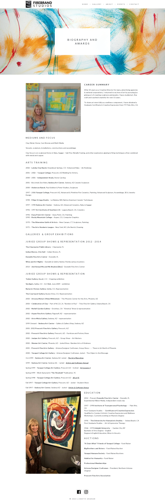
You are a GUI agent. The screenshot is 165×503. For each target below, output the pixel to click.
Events (121, 4)
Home (85, 4)
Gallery (97, 4)
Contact (134, 4)
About (109, 4)
